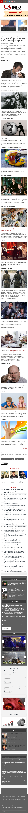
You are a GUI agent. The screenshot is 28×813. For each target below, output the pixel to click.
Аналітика (14, 579)
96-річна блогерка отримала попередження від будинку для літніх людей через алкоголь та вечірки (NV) (14, 681)
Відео (9, 799)
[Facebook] (7, 2)
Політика (13, 796)
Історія (12, 797)
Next (26, 26)
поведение (17, 459)
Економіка (23, 796)
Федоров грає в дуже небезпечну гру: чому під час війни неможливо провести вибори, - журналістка (17, 583)
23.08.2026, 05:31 (7, 678)
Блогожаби (14, 696)
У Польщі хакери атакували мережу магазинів (15, 494)
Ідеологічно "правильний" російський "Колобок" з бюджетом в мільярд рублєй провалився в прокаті (16, 746)
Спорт (3, 799)
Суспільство (18, 796)
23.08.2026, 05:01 (7, 683)
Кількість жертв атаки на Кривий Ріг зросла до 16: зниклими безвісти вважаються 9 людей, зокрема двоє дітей (14, 772)
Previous (1, 26)
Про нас (3, 808)
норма (12, 459)
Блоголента (20, 799)
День (6, 759)
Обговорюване (10, 757)
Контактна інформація (10, 808)
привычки (3, 459)
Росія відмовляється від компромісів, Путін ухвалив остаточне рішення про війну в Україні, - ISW (15, 511)
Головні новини (8, 796)
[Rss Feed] (5, 2)
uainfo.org (15, 805)
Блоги (14, 730)
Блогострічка (14, 668)
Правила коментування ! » (21, 486)
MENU (1, 1)
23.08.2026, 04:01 (7, 692)
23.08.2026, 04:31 (7, 687)
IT (20, 797)
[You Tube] (12, 2)
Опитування (14, 601)
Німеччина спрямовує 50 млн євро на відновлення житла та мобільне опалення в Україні (14, 561)
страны (22, 459)
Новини (13, 487)
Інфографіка (14, 714)
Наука (9, 797)
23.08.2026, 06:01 (7, 674)
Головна (3, 796)
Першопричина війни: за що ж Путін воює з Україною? (16, 740)
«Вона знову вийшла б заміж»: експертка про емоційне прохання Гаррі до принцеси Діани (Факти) (14, 672)
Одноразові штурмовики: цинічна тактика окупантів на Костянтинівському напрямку (15, 735)
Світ (3, 797)
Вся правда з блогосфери (6, 35)
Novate (25, 448)
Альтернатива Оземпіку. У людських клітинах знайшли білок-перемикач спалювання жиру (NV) (15, 676)
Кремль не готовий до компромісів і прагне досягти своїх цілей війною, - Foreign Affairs (16, 595)
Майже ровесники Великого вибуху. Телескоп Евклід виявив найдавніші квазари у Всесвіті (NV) (15, 685)
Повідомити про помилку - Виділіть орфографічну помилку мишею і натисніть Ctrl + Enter (14, 454)
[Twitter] (9, 2)
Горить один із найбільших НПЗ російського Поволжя (13, 776)
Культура (6, 797)
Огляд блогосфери (13, 799)
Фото (14, 634)
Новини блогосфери (16, 35)
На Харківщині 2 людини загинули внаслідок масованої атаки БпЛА (13, 648)
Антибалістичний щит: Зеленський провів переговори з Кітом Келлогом (13, 664)
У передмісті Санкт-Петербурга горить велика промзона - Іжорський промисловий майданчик (15, 491)
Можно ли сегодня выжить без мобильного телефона (13, 351)
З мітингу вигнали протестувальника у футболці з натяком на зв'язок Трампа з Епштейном (13, 566)
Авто (18, 797)
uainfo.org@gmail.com (18, 808)
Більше (14, 574)
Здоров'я (23, 797)
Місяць (14, 759)
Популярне (19, 757)
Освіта (16, 797)
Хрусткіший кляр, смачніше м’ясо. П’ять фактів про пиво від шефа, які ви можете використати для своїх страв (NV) (14, 690)
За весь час (21, 759)
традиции (8, 459)
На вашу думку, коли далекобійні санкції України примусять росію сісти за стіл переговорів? (12, 605)
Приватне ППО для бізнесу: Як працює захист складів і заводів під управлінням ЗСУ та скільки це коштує (16, 589)
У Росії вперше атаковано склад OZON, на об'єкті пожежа (7, 29)
